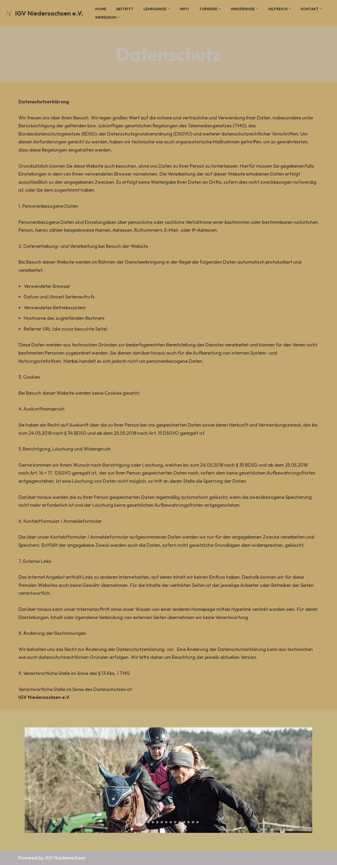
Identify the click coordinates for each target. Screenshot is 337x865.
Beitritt (124, 9)
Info (184, 9)
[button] (169, 9)
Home (100, 9)
